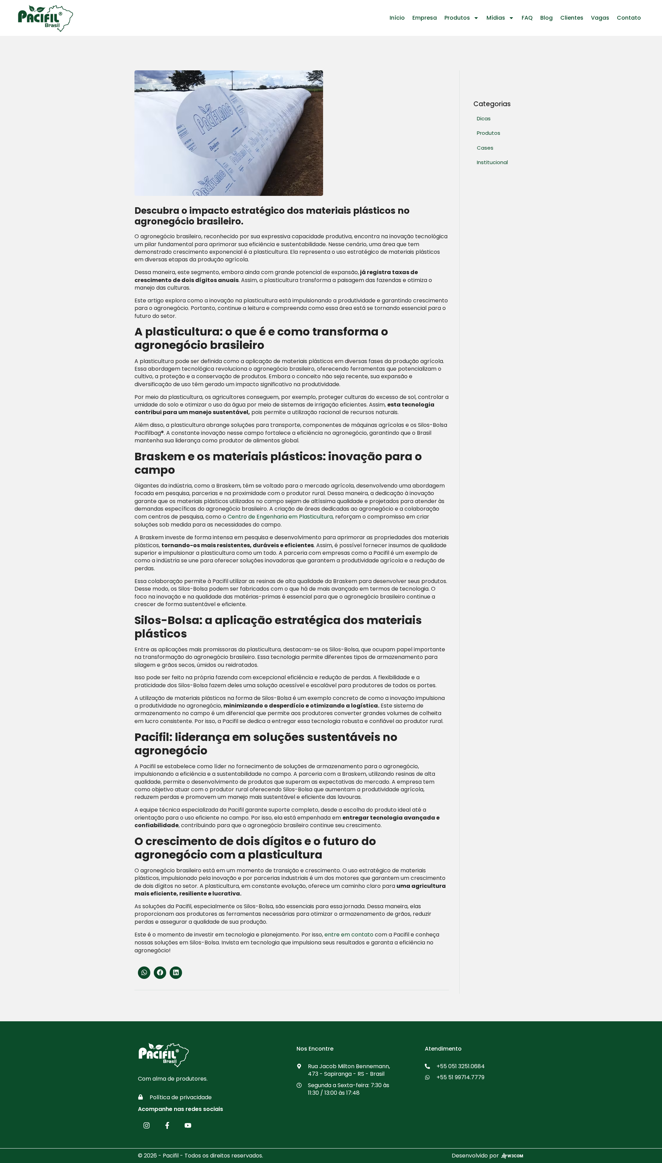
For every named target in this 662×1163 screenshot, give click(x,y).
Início (397, 18)
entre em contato (348, 935)
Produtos (457, 18)
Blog (546, 18)
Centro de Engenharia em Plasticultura (279, 517)
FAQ (527, 18)
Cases (485, 147)
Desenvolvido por (475, 1156)
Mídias (496, 18)
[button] (144, 972)
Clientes (571, 18)
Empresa (424, 18)
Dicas (484, 118)
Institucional (492, 162)
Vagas (600, 18)
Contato (629, 18)
